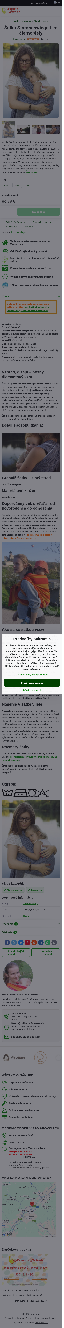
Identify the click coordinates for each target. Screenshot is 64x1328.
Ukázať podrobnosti (32, 690)
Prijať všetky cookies (32, 682)
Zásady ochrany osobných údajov (32, 674)
